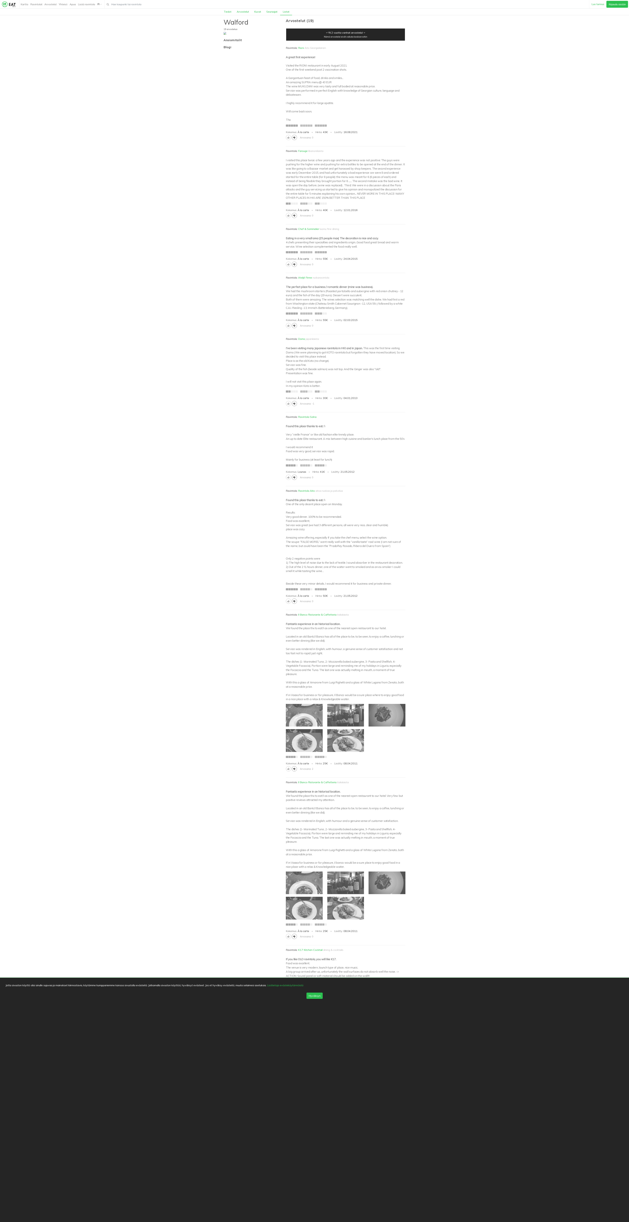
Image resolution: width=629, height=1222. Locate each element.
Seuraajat (271, 11)
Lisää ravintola (86, 4)
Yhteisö (63, 4)
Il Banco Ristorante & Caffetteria (317, 614)
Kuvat (257, 11)
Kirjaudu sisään (617, 4)
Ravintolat (36, 4)
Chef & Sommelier (308, 229)
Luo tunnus (597, 4)
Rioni (301, 47)
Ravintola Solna (307, 416)
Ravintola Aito (306, 490)
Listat (286, 11)
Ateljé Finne (305, 277)
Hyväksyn (315, 996)
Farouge (303, 151)
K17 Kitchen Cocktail (310, 949)
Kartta (24, 4)
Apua (73, 4)
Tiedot (227, 11)
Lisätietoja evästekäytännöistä (285, 985)
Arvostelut (50, 4)
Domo (301, 338)
